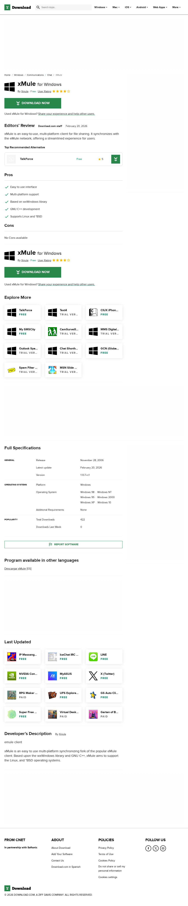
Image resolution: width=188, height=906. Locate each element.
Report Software (66, 544)
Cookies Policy (106, 860)
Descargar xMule (15, 569)
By (23, 91)
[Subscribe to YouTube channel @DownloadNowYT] (163, 848)
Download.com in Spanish (66, 866)
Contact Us (57, 860)
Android (141, 7)
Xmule (62, 734)
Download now (36, 103)
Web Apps (159, 7)
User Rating (44, 91)
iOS (127, 7)
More (175, 7)
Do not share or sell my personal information (111, 868)
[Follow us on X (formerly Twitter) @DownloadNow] (156, 848)
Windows (99, 7)
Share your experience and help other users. (66, 114)
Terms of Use (105, 854)
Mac (115, 7)
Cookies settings (107, 877)
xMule (40, 84)
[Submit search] (38, 7)
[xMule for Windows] (9, 87)
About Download (60, 847)
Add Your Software (62, 854)
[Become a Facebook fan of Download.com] (148, 848)
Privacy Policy (106, 847)
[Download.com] (17, 7)
